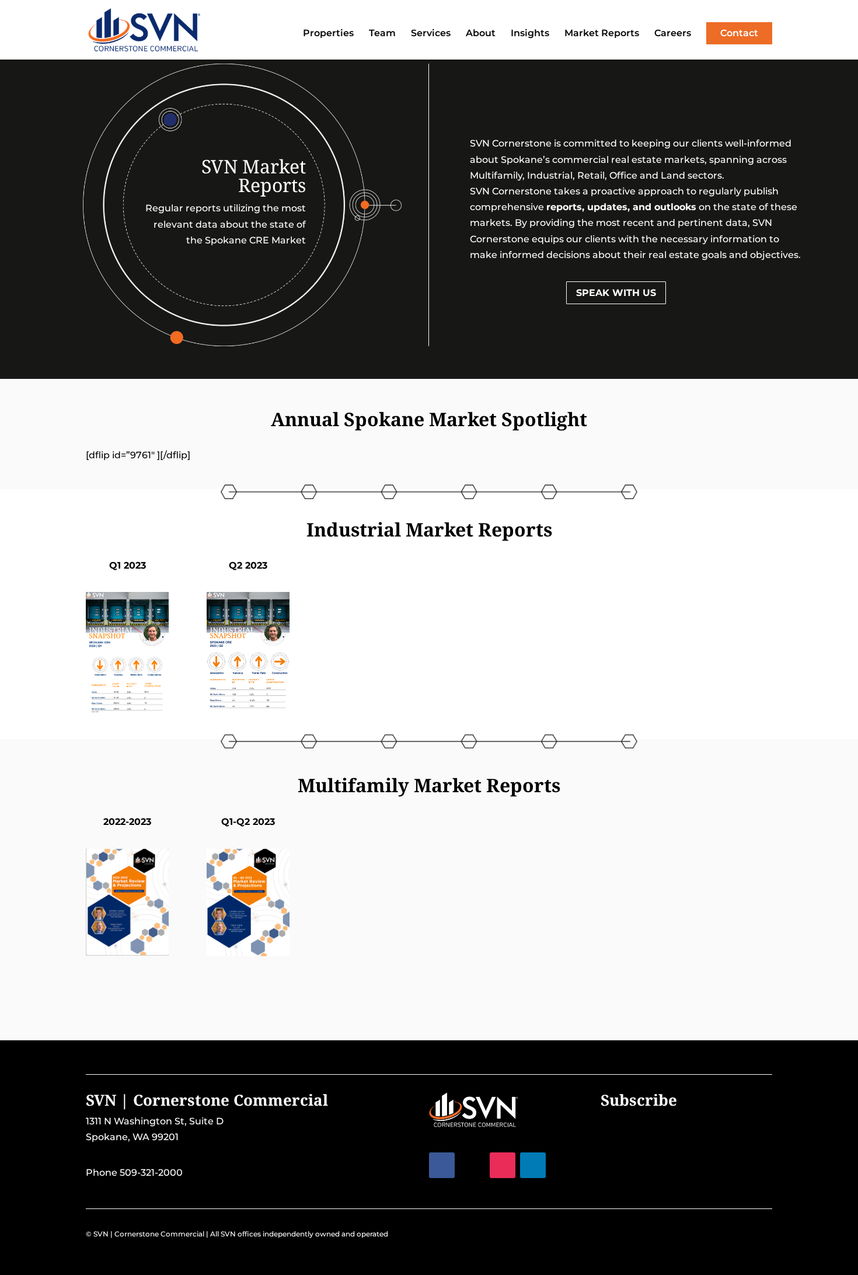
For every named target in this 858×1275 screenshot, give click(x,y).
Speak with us (616, 292)
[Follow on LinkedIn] (533, 1165)
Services (431, 34)
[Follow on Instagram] (502, 1165)
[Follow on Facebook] (442, 1165)
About (481, 34)
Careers (672, 34)
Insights (530, 34)
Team (382, 34)
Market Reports (601, 34)
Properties (328, 34)
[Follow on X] (472, 1165)
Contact (739, 33)
